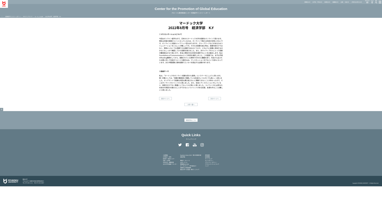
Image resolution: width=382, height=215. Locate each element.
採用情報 (207, 157)
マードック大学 (39, 17)
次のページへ (214, 98)
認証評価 (182, 157)
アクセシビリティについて (212, 164)
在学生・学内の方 (317, 2)
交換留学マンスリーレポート (13, 16)
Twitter (180, 145)
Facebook (187, 145)
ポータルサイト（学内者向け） (188, 166)
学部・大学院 (166, 160)
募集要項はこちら (191, 120)
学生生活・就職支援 (168, 162)
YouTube (195, 145)
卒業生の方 (327, 2)
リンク (207, 166)
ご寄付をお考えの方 (356, 2)
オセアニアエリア (27, 16)
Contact (366, 2)
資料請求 (207, 155)
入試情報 (165, 155)
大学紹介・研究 (167, 157)
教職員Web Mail (184, 164)
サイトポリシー (209, 160)
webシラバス (183, 162)
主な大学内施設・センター (170, 164)
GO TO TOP (1, 109)
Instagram (202, 145)
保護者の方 (335, 2)
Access (372, 2)
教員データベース (185, 160)
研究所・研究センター (169, 159)
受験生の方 (307, 2)
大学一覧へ (191, 104)
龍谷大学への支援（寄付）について (189, 169)
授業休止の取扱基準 (185, 168)
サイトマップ (208, 159)
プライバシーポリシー (211, 162)
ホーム (2, 16)
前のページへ (165, 98)
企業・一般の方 (345, 2)
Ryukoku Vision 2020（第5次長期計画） (191, 155)
